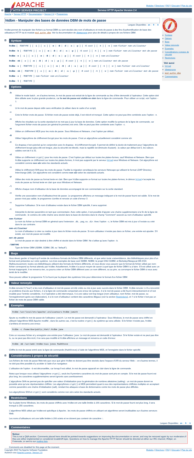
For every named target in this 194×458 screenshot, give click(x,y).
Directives (159, 6)
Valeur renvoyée (172, 45)
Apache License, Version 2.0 (29, 452)
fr (153, 25)
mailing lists (42, 441)
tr (158, 25)
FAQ (168, 6)
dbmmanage (81, 33)
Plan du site (186, 6)
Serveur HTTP (20, 14)
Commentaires (171, 76)
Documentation (35, 14)
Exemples (169, 49)
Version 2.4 (49, 14)
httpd (168, 66)
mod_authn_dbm (43, 33)
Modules (150, 6)
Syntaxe (168, 35)
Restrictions (170, 58)
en (149, 25)
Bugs (167, 42)
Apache (8, 14)
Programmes (62, 14)
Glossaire (175, 6)
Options (168, 38)
